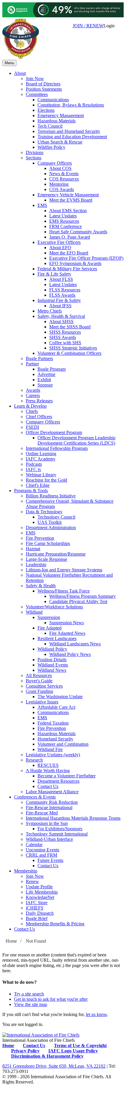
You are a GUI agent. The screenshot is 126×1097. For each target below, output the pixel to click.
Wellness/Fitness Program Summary (82, 596)
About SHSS (61, 321)
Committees (37, 94)
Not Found (36, 941)
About (20, 73)
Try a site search (29, 993)
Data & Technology (44, 511)
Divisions (34, 152)
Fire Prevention (40, 538)
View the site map (30, 1004)
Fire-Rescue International (49, 807)
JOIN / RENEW (88, 25)
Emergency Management (61, 115)
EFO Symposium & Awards (75, 263)
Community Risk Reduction (52, 802)
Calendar (34, 844)
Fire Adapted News (67, 633)
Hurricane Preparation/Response (56, 553)
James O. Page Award (69, 236)
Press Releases (39, 400)
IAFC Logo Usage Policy (73, 1050)
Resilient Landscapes (57, 638)
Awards (33, 390)
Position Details (52, 659)
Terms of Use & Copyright (80, 1045)
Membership (25, 870)
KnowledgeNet (40, 897)
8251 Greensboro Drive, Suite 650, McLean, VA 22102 (53, 1066)
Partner (32, 363)
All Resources (39, 675)
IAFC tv (33, 469)
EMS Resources (64, 221)
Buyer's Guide (39, 680)
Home (11, 941)
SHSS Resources (65, 332)
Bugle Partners (39, 358)
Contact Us (48, 786)
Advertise (46, 374)
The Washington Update (60, 696)
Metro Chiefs (50, 310)
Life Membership (42, 892)
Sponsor (45, 384)
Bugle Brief (36, 918)
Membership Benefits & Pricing (55, 923)
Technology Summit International (57, 833)
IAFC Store (36, 902)
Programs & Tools (31, 490)
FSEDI (32, 427)
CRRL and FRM (41, 855)
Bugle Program (52, 369)
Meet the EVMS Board (70, 200)
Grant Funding (39, 691)
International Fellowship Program (57, 448)
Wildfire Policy (51, 147)
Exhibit (44, 379)
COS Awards (61, 189)
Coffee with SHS (65, 342)
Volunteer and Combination (63, 744)
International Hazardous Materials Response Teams (73, 818)
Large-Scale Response (46, 559)
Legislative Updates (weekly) (53, 754)
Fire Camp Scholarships (48, 543)
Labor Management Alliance (52, 791)
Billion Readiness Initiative (51, 495)
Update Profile (39, 886)
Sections (33, 157)
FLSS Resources (64, 289)
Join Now (35, 78)
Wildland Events (53, 664)
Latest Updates (63, 215)
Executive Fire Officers (59, 242)
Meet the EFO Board (68, 252)
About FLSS (61, 279)
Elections (46, 110)
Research (34, 759)
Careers (33, 395)
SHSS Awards (62, 337)
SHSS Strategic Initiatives (73, 347)
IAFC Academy (40, 458)
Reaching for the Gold (46, 479)
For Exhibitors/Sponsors (60, 828)
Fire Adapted (50, 627)
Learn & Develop (30, 406)
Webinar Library (41, 474)
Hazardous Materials (57, 120)
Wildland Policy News (70, 654)
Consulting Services (44, 685)
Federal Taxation (53, 722)
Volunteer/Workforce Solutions (54, 606)
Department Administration (51, 527)
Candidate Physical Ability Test (78, 601)
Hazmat (33, 548)
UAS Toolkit (50, 522)
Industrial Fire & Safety (59, 300)
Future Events (50, 860)
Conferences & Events (35, 796)
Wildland (34, 612)
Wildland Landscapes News (75, 643)
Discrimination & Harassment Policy (47, 1056)
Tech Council (50, 126)
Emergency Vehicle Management (68, 194)
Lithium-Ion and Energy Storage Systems (64, 569)
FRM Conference (65, 226)
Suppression (49, 617)
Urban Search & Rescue (60, 141)
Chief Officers (39, 416)
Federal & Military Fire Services (67, 268)
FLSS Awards (62, 295)
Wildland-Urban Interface (49, 839)
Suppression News (66, 622)
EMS (42, 205)
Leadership (36, 564)
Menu (9, 63)
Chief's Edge (38, 485)
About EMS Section (68, 210)
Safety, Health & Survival (61, 316)
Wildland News (52, 670)
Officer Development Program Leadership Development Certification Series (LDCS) (76, 440)
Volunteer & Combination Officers (69, 353)
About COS (60, 168)
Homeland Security (55, 738)
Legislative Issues (42, 701)
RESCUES (48, 765)
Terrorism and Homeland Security (69, 131)
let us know (96, 1014)
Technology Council (56, 516)
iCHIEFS (34, 907)
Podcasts (34, 464)
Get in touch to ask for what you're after (51, 999)
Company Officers (55, 163)
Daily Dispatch (40, 913)
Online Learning (41, 453)
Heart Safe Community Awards (78, 231)
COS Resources (64, 178)
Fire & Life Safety (54, 273)
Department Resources (58, 781)
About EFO (60, 247)
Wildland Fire (50, 749)
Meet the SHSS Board (70, 326)
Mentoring (59, 184)
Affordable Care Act (56, 707)
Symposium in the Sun (47, 823)
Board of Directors (43, 83)
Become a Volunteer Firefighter (67, 775)
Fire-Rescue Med (42, 812)
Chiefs (32, 411)
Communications (53, 99)
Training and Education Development (72, 136)
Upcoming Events (42, 849)
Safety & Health (41, 585)
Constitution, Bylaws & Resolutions (71, 104)
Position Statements (44, 89)
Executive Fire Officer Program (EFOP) (86, 258)
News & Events (64, 173)
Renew (32, 881)
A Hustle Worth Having (48, 770)
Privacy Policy (25, 1050)
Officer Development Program (54, 432)
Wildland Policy (52, 649)
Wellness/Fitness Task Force (64, 590)
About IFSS (60, 305)
